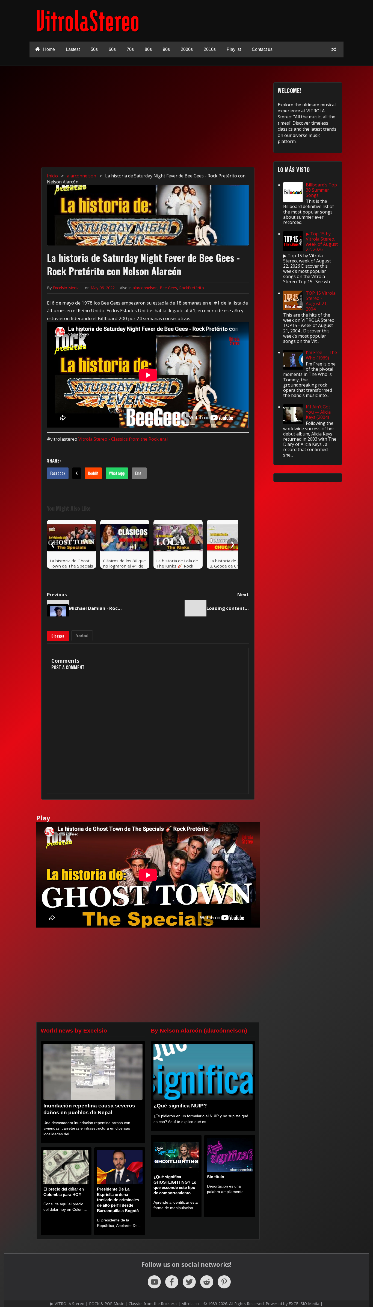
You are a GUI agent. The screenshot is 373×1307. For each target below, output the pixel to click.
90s (166, 49)
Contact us (262, 49)
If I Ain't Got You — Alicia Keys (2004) (318, 412)
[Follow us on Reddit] (206, 1281)
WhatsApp (117, 473)
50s (94, 49)
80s (148, 49)
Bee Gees (168, 287)
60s (112, 49)
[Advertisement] (148, 120)
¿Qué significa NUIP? (180, 1106)
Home (48, 49)
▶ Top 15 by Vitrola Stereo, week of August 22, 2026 (322, 242)
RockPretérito (191, 287)
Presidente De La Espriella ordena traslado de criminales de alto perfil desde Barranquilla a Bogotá (118, 1200)
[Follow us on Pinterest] (224, 1281)
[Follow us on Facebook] (171, 1281)
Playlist (234, 49)
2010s (210, 49)
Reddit (93, 473)
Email (139, 473)
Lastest (73, 49)
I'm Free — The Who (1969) (321, 355)
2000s (187, 49)
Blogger (57, 636)
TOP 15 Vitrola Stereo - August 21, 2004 (321, 301)
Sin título (215, 1176)
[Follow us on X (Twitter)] (189, 1281)
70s (130, 49)
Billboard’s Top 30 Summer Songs (321, 190)
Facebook (57, 473)
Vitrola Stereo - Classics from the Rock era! (123, 439)
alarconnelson (145, 287)
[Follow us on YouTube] (154, 1281)
